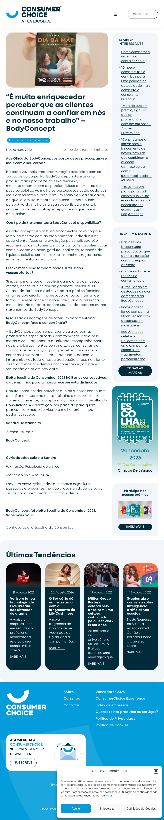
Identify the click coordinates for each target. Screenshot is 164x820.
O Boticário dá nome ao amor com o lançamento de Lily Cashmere (62, 606)
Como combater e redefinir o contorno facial (135, 57)
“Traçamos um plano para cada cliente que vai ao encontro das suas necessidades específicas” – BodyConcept (135, 201)
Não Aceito (107, 808)
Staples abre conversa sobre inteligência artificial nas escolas (140, 606)
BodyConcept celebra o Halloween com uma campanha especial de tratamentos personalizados (134, 346)
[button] (156, 771)
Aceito (76, 808)
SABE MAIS (18, 656)
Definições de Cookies (141, 808)
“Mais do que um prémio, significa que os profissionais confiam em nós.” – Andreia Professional (136, 120)
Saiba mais (135, 526)
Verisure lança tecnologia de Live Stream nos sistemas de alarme (22, 606)
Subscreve (23, 762)
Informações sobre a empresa (28, 140)
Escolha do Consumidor (55, 527)
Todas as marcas (135, 370)
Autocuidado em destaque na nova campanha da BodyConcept (135, 294)
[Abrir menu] (115, 14)
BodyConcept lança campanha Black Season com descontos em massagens (135, 316)
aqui (29, 515)
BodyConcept (18, 510)
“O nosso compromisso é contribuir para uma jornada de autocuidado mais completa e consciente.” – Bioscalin (135, 83)
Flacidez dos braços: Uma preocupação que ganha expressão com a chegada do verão (135, 254)
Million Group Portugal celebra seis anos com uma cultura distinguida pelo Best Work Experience (100, 612)
